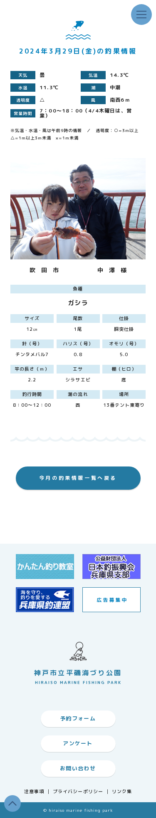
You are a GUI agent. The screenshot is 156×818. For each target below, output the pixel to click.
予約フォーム (78, 718)
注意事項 (34, 791)
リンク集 (122, 791)
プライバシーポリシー (78, 791)
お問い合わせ (78, 768)
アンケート (78, 743)
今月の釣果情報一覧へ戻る (78, 477)
